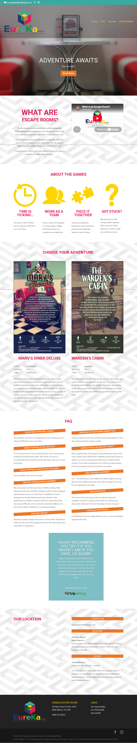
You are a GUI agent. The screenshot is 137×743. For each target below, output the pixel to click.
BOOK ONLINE (126, 22)
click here (39, 519)
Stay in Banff (95, 713)
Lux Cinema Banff (97, 710)
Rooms (95, 22)
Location (112, 22)
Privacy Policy (56, 736)
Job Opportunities (98, 707)
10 (86, 595)
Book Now (68, 73)
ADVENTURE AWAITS (68, 60)
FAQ (103, 22)
